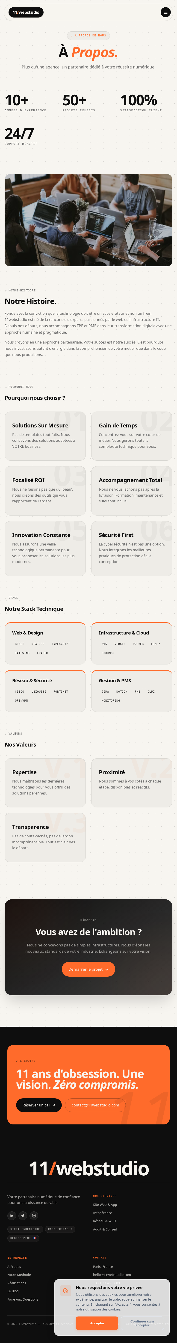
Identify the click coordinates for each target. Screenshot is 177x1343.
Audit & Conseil (105, 1229)
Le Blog (13, 1291)
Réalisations (16, 1283)
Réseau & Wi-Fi (104, 1221)
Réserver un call (36, 1105)
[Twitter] (22, 1215)
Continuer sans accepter (142, 1323)
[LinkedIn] (11, 1215)
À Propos (14, 1266)
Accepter (97, 1323)
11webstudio (26, 12)
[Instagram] (34, 1215)
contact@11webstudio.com (95, 1105)
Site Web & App (105, 1204)
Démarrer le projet (85, 969)
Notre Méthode (19, 1274)
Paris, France (103, 1266)
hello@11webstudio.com (112, 1274)
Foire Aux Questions (22, 1299)
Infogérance (102, 1213)
